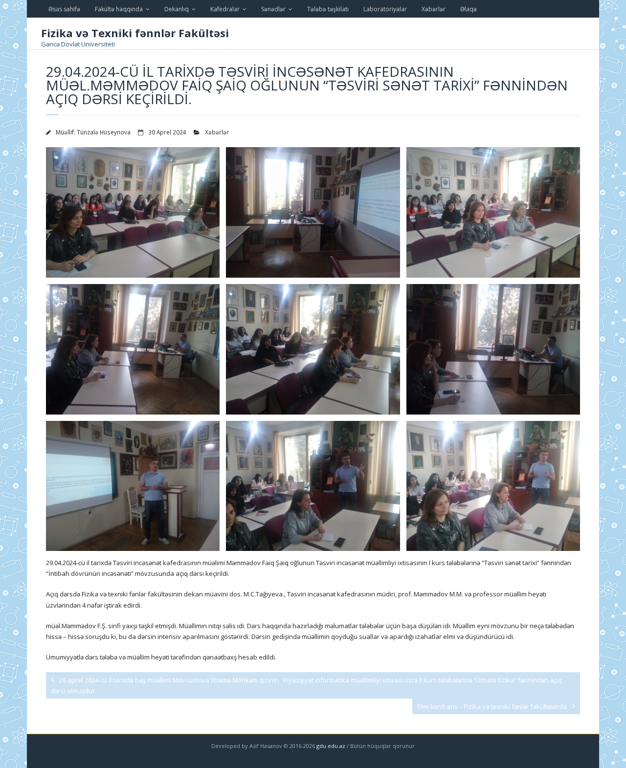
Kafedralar (225, 9)
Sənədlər (273, 9)
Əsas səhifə (64, 9)
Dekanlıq (176, 9)
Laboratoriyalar (385, 9)
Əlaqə (468, 9)
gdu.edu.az (330, 745)
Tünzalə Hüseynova (104, 132)
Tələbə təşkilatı (328, 9)
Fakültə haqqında (119, 9)
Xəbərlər (434, 9)
